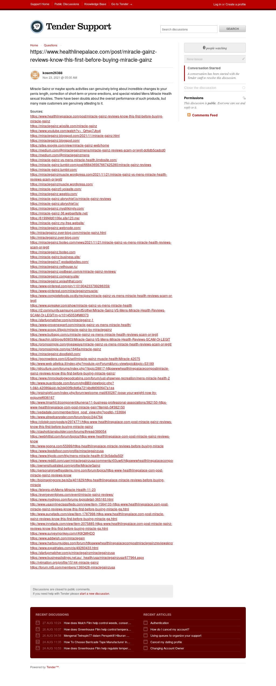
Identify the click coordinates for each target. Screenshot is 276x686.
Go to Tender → (121, 4)
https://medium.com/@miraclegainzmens (59, 155)
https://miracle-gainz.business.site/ (55, 256)
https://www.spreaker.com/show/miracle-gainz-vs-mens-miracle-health (81, 305)
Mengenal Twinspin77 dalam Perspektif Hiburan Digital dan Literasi (97, 635)
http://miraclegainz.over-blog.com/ (54, 237)
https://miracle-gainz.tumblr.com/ (53, 169)
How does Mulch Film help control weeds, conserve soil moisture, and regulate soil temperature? (97, 623)
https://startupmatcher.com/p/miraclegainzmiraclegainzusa (72, 552)
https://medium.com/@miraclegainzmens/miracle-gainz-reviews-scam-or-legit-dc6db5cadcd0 (97, 150)
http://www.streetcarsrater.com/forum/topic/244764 (66, 416)
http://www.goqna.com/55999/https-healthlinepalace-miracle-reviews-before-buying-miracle (97, 446)
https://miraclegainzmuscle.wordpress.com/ (61, 184)
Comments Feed (205, 115)
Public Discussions (66, 4)
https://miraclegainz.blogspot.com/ (55, 140)
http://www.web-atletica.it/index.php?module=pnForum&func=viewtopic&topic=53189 (92, 363)
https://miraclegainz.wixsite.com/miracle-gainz (63, 125)
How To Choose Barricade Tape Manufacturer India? (97, 642)
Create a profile (236, 4)
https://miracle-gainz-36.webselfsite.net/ (59, 213)
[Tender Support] (72, 32)
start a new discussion (94, 593)
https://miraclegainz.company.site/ (54, 276)
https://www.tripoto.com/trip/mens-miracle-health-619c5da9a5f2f (76, 455)
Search (232, 29)
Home (34, 45)
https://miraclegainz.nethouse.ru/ (54, 266)
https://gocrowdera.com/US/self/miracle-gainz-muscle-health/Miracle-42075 (85, 358)
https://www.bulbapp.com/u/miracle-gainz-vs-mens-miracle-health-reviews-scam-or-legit (94, 334)
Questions (50, 45)
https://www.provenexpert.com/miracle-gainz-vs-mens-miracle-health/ (80, 324)
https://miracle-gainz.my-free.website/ (57, 222)
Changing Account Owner (167, 648)
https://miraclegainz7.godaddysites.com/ (59, 261)
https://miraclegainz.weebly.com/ (53, 193)
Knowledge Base (95, 4)
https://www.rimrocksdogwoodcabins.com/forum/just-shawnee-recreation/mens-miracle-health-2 (100, 378)
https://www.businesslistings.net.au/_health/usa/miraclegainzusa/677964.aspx (87, 557)
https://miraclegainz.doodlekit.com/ (55, 353)
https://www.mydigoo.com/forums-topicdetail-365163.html (71, 499)
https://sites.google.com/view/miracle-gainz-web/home (69, 145)
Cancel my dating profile (166, 642)
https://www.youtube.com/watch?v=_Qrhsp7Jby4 (65, 130)
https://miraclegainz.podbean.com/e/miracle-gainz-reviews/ (73, 271)
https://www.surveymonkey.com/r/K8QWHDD (62, 533)
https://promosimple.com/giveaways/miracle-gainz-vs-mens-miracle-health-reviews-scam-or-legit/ (101, 344)
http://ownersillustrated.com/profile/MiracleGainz (65, 465)
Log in (217, 4)
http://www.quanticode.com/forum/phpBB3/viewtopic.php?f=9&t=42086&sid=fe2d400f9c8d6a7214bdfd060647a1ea (72, 385)
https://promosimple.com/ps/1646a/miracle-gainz (65, 349)
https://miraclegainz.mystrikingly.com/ (57, 208)
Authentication (159, 623)
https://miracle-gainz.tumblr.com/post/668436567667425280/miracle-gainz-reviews (90, 164)
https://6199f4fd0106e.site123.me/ (55, 218)
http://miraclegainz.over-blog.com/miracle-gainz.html (68, 232)
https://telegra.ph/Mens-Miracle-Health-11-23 (63, 489)
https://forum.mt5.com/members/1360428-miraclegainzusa (72, 567)
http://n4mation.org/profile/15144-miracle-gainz (64, 562)
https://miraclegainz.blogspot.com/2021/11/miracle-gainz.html (75, 135)
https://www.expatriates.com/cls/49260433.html (64, 547)
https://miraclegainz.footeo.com (52, 252)
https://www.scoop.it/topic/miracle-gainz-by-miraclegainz (71, 329)
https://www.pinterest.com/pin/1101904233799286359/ (70, 285)
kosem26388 (53, 72)
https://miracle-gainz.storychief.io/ (54, 203)
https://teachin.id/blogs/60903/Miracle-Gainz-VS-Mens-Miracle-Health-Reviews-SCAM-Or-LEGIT (100, 339)
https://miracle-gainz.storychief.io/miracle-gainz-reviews (70, 198)
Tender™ (53, 667)
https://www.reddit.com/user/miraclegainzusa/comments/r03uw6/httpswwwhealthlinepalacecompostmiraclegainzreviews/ (118, 460)
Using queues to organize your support (175, 635)
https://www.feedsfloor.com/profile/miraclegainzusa (67, 450)
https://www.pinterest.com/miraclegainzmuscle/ (64, 290)
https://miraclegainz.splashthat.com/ (56, 281)
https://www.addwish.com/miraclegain (57, 538)
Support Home (39, 4)
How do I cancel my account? (169, 629)
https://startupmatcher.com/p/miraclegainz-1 (62, 319)
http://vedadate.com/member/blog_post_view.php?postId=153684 (78, 412)
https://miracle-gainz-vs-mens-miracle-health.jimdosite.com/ (73, 159)
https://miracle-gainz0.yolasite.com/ (55, 188)
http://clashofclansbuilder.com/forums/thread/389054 (68, 431)
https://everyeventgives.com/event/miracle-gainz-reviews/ (71, 494)
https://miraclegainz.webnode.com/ (55, 227)
